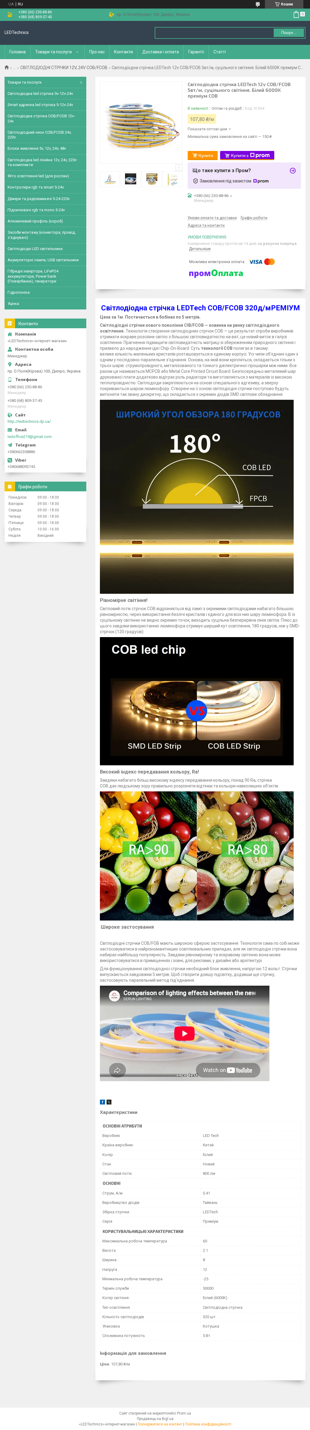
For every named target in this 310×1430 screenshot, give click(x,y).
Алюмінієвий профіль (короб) (35, 221)
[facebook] (102, 1103)
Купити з (240, 155)
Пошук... (289, 32)
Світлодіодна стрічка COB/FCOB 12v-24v (41, 118)
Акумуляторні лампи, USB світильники (43, 260)
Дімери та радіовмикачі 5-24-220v (39, 198)
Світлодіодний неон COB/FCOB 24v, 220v (39, 134)
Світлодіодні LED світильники (35, 248)
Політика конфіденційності (208, 1424)
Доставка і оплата (160, 51)
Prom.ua (184, 1413)
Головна (17, 51)
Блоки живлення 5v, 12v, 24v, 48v (37, 148)
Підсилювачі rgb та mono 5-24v (36, 210)
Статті (219, 51)
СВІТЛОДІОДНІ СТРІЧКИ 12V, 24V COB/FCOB (63, 67)
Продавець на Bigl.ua (155, 1419)
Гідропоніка (19, 292)
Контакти (123, 51)
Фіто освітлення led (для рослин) (38, 176)
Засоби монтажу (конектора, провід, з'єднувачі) (42, 234)
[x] (109, 1103)
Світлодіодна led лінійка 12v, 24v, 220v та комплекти (42, 162)
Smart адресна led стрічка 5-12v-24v (40, 104)
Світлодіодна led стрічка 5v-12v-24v (40, 93)
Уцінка (13, 303)
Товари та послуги (53, 51)
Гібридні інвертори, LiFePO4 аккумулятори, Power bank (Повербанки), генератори (33, 276)
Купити (206, 155)
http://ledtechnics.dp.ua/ (29, 421)
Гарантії (196, 51)
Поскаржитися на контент (160, 1424)
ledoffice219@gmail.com (30, 436)
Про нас (97, 51)
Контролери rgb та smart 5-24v (36, 187)
